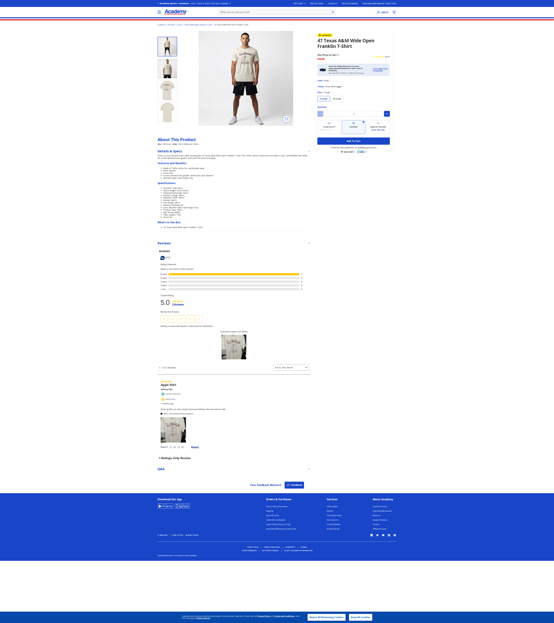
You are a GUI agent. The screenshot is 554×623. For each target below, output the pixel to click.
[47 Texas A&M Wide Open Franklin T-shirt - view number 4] (167, 112)
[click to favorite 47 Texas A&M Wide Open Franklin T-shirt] (286, 119)
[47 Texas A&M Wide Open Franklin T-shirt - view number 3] (167, 90)
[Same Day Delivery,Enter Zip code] (378, 127)
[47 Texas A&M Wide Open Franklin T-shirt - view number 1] (167, 46)
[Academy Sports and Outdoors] (176, 12)
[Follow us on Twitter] (377, 535)
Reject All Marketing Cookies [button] (327, 617)
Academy (161, 25)
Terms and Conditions (284, 616)
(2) (389, 57)
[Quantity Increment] (387, 114)
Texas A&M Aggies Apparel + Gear (198, 25)
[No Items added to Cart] (394, 12)
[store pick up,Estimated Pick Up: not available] (329, 127)
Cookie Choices (203, 618)
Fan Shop (171, 25)
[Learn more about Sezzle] (348, 151)
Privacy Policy (263, 616)
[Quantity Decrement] (320, 114)
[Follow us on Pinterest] (394, 535)
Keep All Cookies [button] (360, 617)
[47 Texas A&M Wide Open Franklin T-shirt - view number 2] (167, 68)
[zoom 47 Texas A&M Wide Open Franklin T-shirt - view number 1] (246, 78)
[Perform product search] (333, 12)
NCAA (179, 25)
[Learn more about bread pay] (362, 151)
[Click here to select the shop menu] (159, 12)
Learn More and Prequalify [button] (380, 70)
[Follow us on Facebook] (371, 535)
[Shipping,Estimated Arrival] (353, 127)
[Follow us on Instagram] (389, 535)
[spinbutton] (353, 114)
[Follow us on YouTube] (383, 535)
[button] (380, 70)
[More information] (338, 55)
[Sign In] (378, 12)
